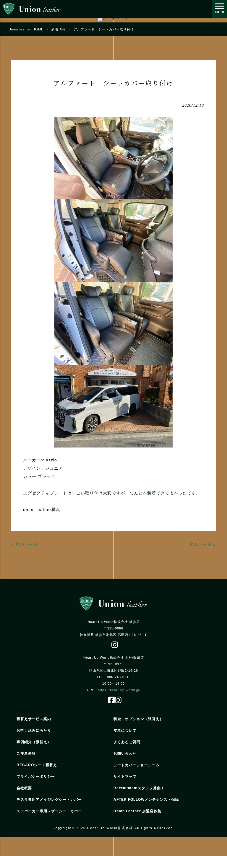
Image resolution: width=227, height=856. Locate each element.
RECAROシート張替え (37, 765)
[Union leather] (32, 8)
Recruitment (139, 788)
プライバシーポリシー (36, 776)
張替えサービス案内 (34, 719)
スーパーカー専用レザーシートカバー (49, 811)
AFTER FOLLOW (146, 800)
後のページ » (202, 544)
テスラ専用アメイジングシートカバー (49, 800)
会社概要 (24, 788)
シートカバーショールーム (137, 765)
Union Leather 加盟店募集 (137, 811)
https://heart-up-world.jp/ (119, 690)
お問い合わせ (125, 753)
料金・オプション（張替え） (138, 719)
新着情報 (58, 29)
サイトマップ (125, 776)
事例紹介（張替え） (34, 742)
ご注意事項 (26, 753)
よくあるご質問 (127, 742)
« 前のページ (24, 544)
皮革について (125, 730)
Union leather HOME (26, 29)
